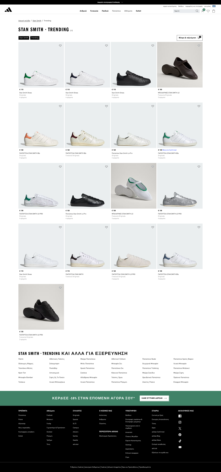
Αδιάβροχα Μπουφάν (88, 377)
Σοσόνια (83, 373)
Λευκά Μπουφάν (179, 364)
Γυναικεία (94, 11)
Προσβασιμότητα (145, 467)
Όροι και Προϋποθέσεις (130, 467)
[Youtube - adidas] (190, 447)
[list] (97, 38)
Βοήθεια (181, 6)
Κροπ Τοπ (22, 373)
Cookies (103, 467)
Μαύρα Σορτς (178, 373)
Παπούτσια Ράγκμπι (119, 382)
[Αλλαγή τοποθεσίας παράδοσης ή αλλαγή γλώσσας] (214, 6)
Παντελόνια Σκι (117, 368)
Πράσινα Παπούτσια (181, 377)
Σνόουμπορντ (54, 364)
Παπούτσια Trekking (150, 368)
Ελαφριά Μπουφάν (180, 382)
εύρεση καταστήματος (170, 6)
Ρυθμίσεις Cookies (76, 467)
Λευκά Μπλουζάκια (57, 382)
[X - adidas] (190, 429)
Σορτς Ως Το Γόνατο (56, 377)
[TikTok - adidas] (190, 441)
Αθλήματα (128, 11)
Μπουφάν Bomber (25, 377)
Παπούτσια (116, 11)
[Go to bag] (213, 11)
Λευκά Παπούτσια (87, 382)
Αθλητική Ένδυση (118, 359)
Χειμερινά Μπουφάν (150, 364)
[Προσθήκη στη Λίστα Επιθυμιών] (60, 46)
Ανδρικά (83, 11)
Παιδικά (105, 11)
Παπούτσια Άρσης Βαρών (183, 359)
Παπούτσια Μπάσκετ (181, 368)
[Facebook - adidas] (190, 416)
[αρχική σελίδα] (8, 10)
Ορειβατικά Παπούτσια (151, 377)
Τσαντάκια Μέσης (25, 368)
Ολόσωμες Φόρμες (25, 364)
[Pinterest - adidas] (190, 435)
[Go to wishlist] (208, 11)
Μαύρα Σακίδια (148, 373)
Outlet (138, 11)
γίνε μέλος (207, 6)
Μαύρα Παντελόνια (87, 359)
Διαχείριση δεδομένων (92, 467)
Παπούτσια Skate (149, 359)
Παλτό (20, 359)
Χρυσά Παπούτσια (87, 368)
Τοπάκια (21, 382)
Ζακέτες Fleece (148, 382)
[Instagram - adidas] (190, 422)
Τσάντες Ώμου (116, 377)
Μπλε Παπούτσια (87, 364)
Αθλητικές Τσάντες (56, 359)
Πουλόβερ (53, 368)
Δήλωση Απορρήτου (114, 467)
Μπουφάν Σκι (116, 364)
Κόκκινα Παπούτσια (119, 373)
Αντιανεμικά (54, 373)
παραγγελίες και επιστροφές (194, 6)
